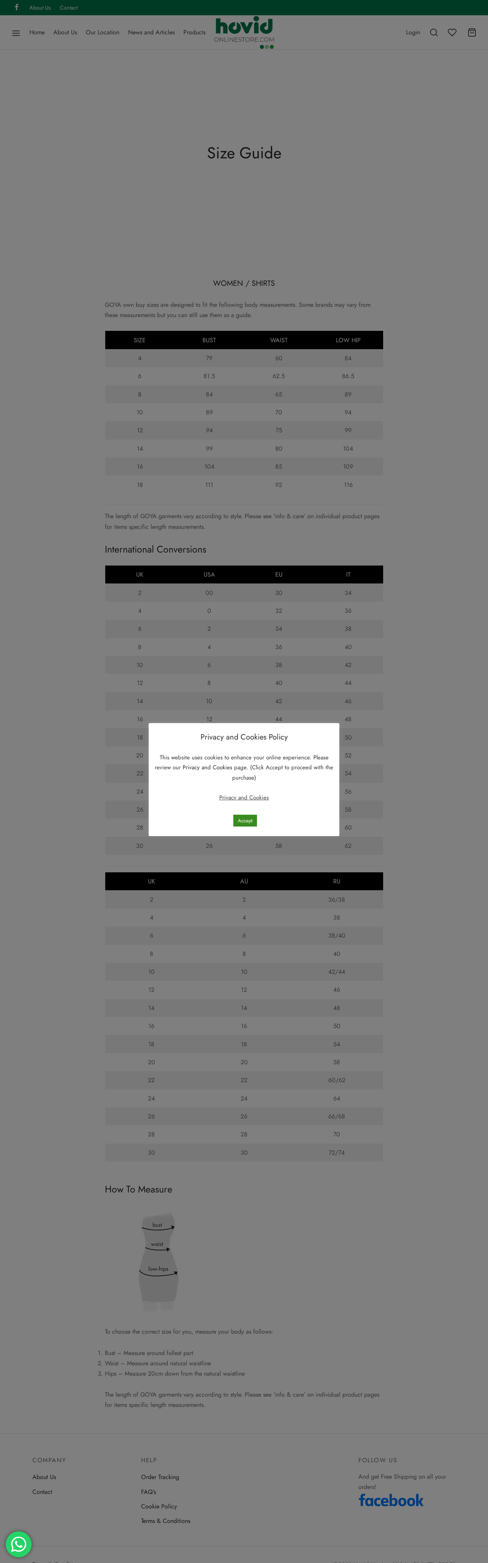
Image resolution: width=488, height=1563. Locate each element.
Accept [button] (245, 820)
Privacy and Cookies (208, 767)
